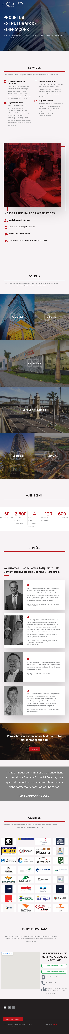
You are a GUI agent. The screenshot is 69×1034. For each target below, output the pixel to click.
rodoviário (52, 455)
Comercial (17, 317)
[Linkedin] (13, 1007)
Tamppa (54, 1024)
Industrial (51, 317)
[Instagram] (9, 1007)
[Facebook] (5, 1007)
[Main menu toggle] (65, 4)
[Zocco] (12, 4)
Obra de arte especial (35, 409)
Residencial (17, 455)
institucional (34, 363)
